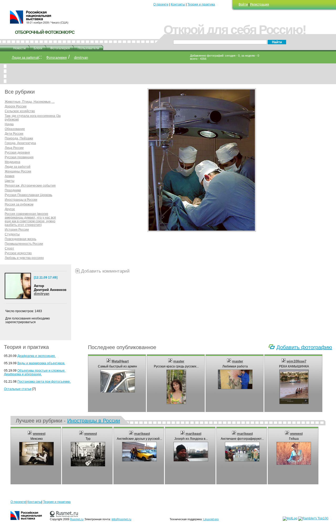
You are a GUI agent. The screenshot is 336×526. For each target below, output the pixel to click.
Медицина (12, 162)
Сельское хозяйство (20, 111)
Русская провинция (19, 157)
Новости (19, 48)
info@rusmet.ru (121, 519)
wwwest (39, 434)
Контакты (178, 4)
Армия (9, 176)
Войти (243, 4)
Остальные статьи (18, 389)
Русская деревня (17, 152)
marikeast (142, 434)
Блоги (38, 48)
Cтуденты (12, 234)
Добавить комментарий (105, 271)
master (178, 361)
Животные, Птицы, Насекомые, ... (30, 102)
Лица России (14, 148)
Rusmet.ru (76, 519)
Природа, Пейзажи (19, 138)
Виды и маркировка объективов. (41, 363)
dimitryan (81, 57)
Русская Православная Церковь (28, 195)
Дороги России (16, 106)
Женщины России (18, 171)
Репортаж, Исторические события (30, 185)
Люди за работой (25, 57)
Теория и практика (201, 4)
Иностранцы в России (21, 200)
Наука (9, 124)
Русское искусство (18, 253)
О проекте (161, 4)
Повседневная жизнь (20, 239)
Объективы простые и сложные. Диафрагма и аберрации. (34, 372)
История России (17, 229)
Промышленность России (24, 244)
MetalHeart (120, 361)
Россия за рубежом (19, 204)
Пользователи (88, 48)
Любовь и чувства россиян (24, 258)
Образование (15, 129)
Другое (10, 209)
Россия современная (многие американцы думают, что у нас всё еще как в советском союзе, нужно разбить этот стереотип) (30, 219)
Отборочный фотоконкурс (45, 32)
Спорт (9, 248)
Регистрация (259, 4)
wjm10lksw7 (296, 361)
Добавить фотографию (304, 347)
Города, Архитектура (20, 143)
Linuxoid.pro (211, 519)
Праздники (13, 190)
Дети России (14, 133)
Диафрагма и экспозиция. (36, 356)
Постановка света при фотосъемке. (44, 381)
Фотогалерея (60, 48)
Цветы (9, 181)
